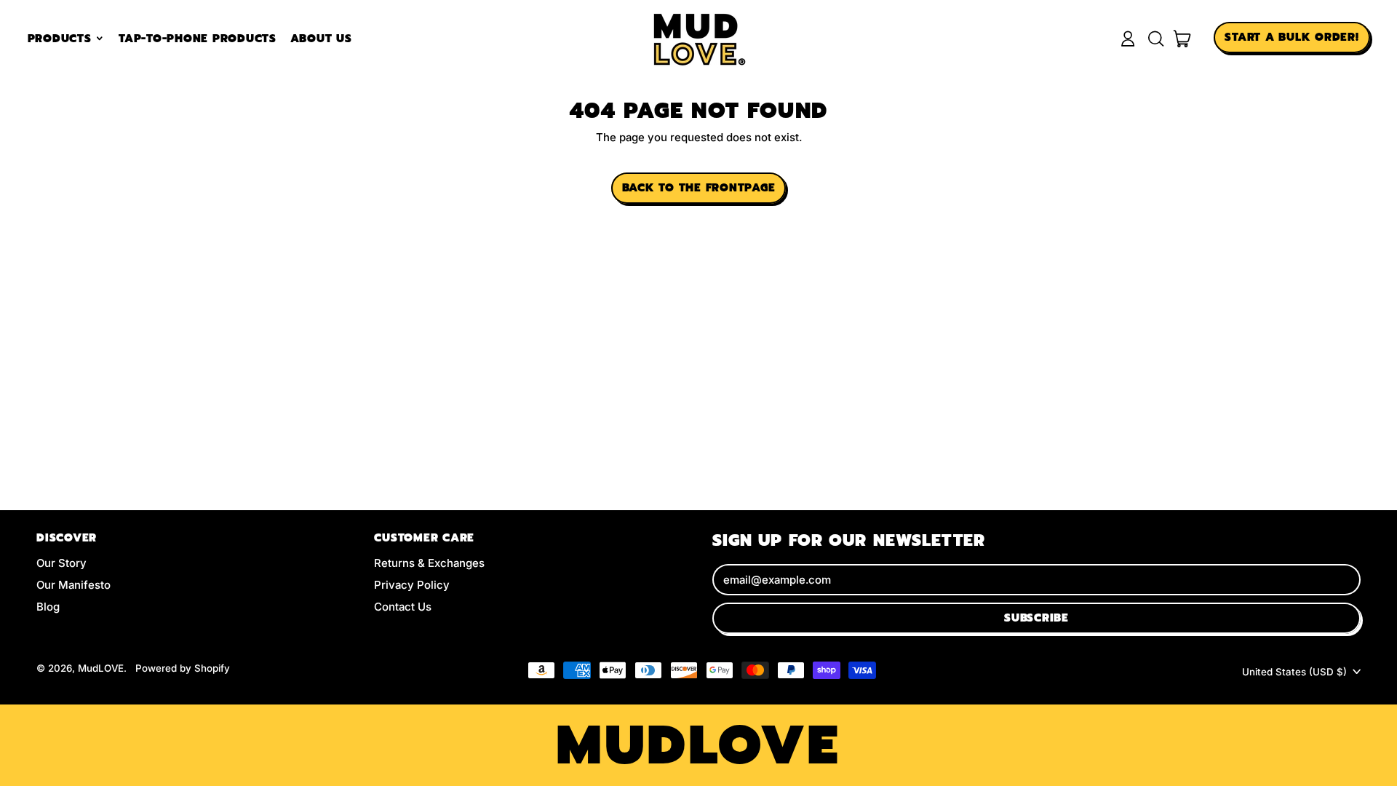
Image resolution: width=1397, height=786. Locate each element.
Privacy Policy (412, 585)
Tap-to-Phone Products (197, 39)
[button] (1155, 38)
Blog (48, 607)
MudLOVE (101, 668)
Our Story (61, 563)
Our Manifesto (73, 585)
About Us (321, 39)
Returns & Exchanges (429, 563)
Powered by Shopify (182, 668)
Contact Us (402, 607)
